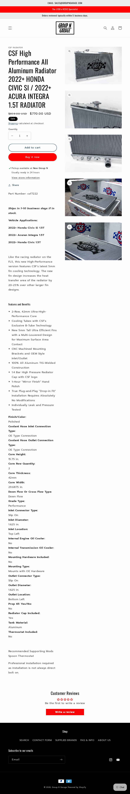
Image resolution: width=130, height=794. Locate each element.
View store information (26, 177)
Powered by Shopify (77, 787)
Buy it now (32, 157)
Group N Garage (59, 787)
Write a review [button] (65, 712)
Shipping (13, 123)
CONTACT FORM (42, 740)
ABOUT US (104, 740)
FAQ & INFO (87, 740)
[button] (10, 28)
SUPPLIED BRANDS (66, 740)
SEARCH (24, 740)
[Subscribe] (61, 759)
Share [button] (15, 185)
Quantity (13, 129)
